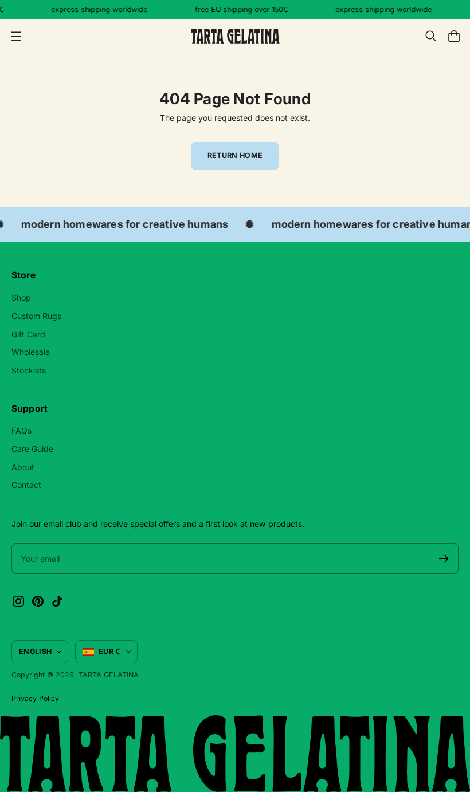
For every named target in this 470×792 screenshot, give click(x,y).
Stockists (28, 370)
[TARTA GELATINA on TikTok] (57, 601)
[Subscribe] (443, 558)
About (22, 467)
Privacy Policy (35, 698)
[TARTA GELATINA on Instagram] (18, 601)
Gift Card (28, 334)
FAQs (21, 430)
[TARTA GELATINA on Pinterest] (38, 601)
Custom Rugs (36, 316)
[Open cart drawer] (453, 36)
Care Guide (32, 449)
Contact (26, 485)
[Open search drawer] (431, 36)
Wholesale (30, 352)
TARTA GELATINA (109, 675)
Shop (21, 297)
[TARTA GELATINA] (235, 36)
